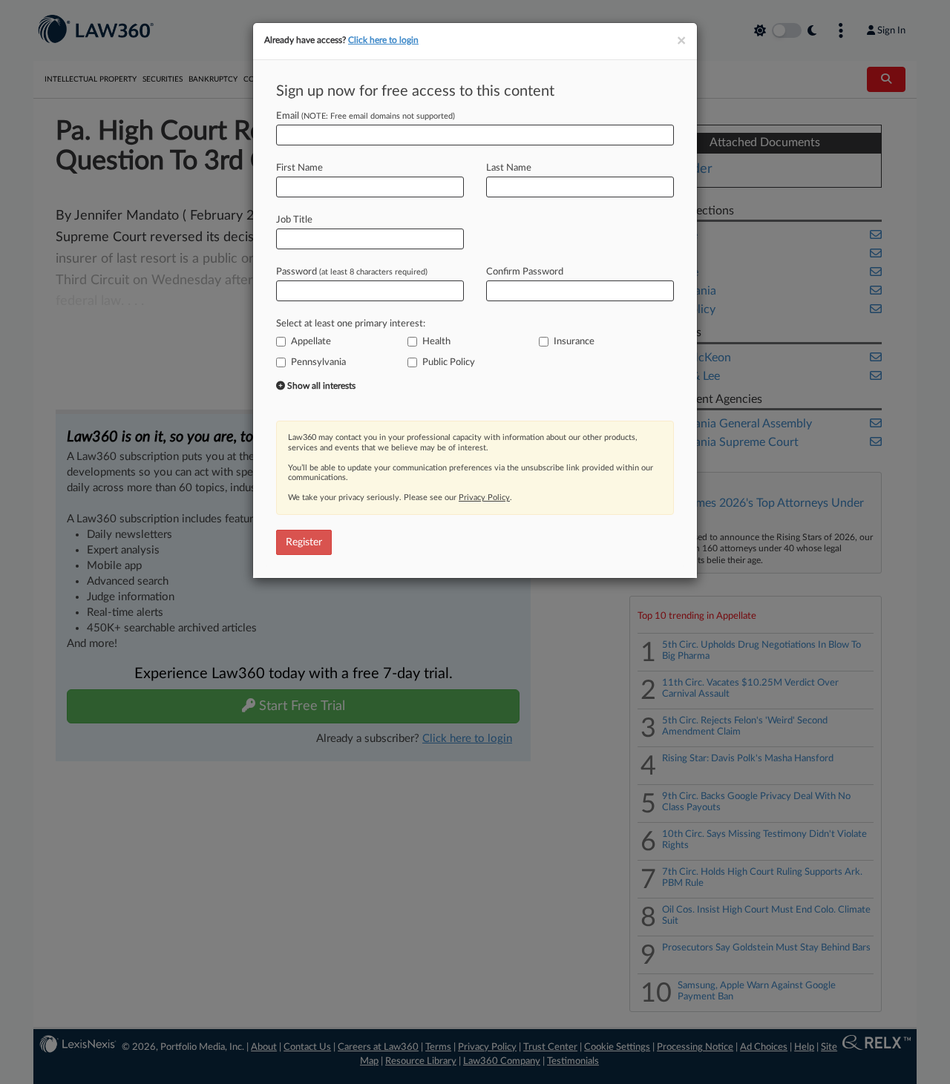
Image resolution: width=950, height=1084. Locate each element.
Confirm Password (524, 272)
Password (352, 272)
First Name (299, 168)
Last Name (508, 168)
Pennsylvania (318, 362)
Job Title (294, 220)
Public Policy (448, 362)
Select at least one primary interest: (350, 324)
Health (436, 341)
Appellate (311, 341)
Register (304, 542)
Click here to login (383, 40)
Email (365, 116)
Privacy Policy (484, 497)
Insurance (574, 341)
